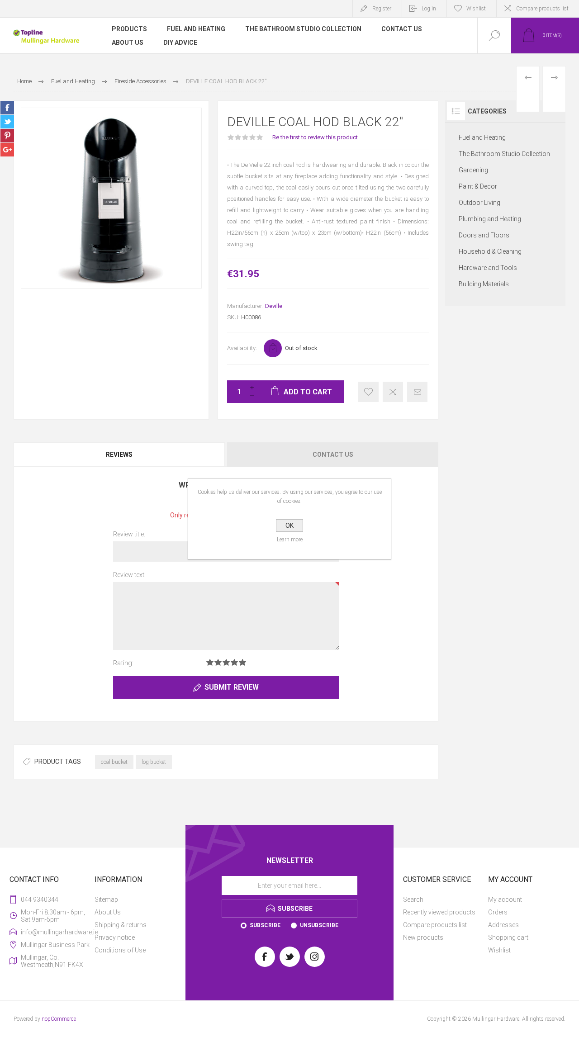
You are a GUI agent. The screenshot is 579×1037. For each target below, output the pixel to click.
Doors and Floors (484, 235)
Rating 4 (234, 662)
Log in (429, 8)
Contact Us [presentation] (333, 454)
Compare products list (542, 8)
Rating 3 (226, 662)
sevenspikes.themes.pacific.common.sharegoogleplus (7, 149)
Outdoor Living (479, 202)
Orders (498, 912)
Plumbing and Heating (490, 219)
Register (381, 8)
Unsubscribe (319, 925)
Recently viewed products (439, 912)
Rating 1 (210, 662)
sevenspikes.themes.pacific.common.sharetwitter (7, 121)
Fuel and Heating (482, 137)
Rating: (123, 663)
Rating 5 (242, 662)
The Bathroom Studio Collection (504, 153)
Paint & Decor (478, 186)
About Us (108, 912)
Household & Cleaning (490, 251)
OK (289, 525)
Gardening (473, 170)
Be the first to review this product (315, 137)
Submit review (231, 687)
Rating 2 (218, 662)
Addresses (503, 924)
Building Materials (484, 284)
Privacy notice (115, 937)
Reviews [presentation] (119, 454)
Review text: (129, 574)
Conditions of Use (120, 950)
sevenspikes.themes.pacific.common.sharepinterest (7, 135)
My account (505, 899)
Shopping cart (508, 937)
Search (413, 899)
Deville (273, 306)
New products (423, 937)
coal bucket (114, 762)
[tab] (120, 454)
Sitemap (106, 899)
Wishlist (499, 950)
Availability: (242, 348)
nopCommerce (59, 1019)
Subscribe (265, 925)
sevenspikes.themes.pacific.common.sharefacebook (7, 107)
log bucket (154, 762)
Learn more (290, 539)
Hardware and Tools (488, 267)
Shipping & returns (121, 924)
